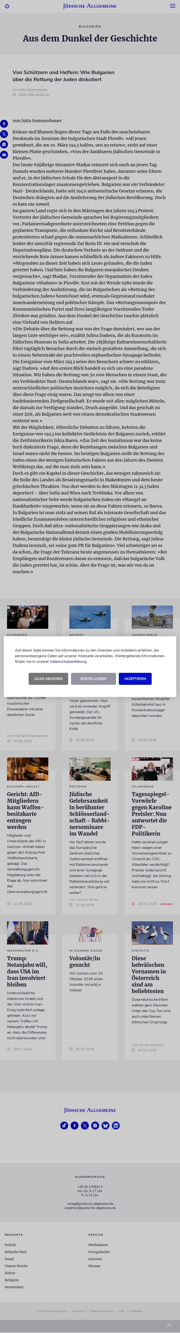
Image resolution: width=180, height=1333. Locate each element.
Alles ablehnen (48, 679)
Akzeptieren (135, 679)
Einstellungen (93, 679)
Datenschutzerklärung (68, 661)
